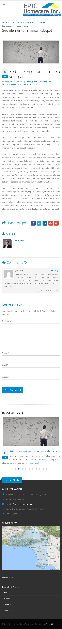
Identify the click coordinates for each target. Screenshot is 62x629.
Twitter (39, 223)
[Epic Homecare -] (31, 10)
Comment (6, 321)
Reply (55, 270)
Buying (22, 81)
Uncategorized (46, 81)
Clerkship (29, 81)
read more (33, 463)
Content (12, 84)
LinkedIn (45, 223)
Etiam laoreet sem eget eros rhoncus (33, 451)
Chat (7, 84)
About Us (8, 598)
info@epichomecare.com (22, 504)
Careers (7, 604)
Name (5, 353)
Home (6, 592)
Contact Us (8, 610)
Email (56, 223)
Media (36, 81)
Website (5, 377)
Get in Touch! (12, 480)
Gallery (19, 84)
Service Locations (9, 577)
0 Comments (32, 84)
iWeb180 (49, 624)
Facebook (33, 223)
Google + (50, 223)
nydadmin (11, 81)
